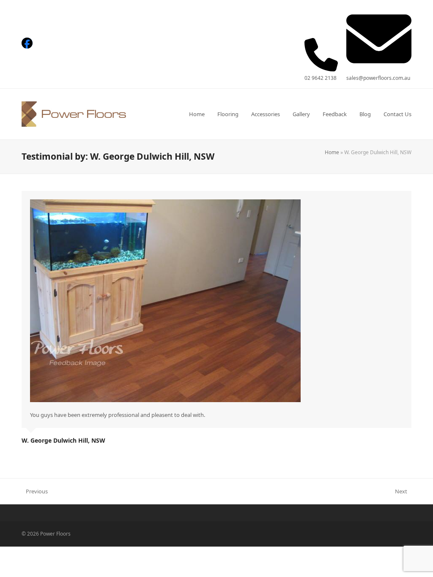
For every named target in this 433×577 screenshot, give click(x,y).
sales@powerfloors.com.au (378, 78)
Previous (35, 491)
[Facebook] (27, 43)
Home (332, 152)
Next (401, 491)
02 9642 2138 (320, 78)
